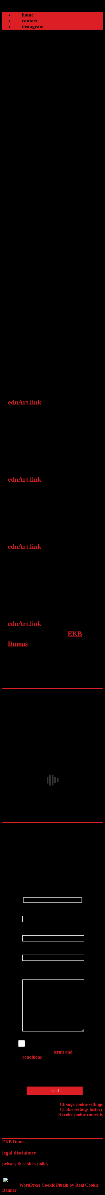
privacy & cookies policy (25, 1163)
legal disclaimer (19, 1153)
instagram (33, 26)
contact (30, 20)
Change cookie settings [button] (81, 1104)
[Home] (52, 9)
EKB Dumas (14, 1141)
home (28, 15)
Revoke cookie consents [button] (80, 1114)
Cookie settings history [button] (81, 1109)
